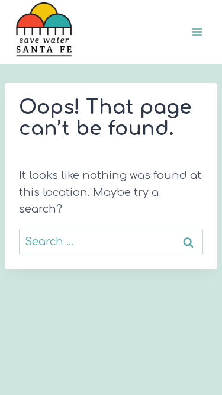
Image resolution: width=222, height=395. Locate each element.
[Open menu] (197, 32)
